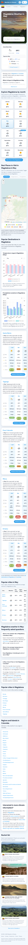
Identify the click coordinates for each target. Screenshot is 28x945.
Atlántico (5, 736)
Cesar (4, 753)
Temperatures (14, 176)
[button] (3, 181)
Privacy (20, 936)
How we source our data (6, 941)
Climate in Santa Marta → (18, 374)
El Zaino (5, 529)
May (19, 347)
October (10, 679)
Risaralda (5, 782)
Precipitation (23, 176)
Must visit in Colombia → (14, 928)
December (11, 675)
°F (25, 2)
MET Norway (18, 940)
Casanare (5, 749)
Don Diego (5, 700)
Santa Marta (7, 333)
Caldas (4, 745)
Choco (4, 756)
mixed (18, 369)
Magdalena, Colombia (17, 73)
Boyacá (4, 742)
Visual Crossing (7, 940)
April (12, 347)
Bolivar (4, 740)
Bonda (4, 694)
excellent (12, 417)
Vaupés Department (8, 795)
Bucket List (11, 936)
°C (23, 2)
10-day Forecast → (14, 67)
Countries (8, 6)
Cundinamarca (6, 760)
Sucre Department (7, 788)
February (22, 674)
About (2, 936)
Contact (7, 936)
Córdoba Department (8, 762)
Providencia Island (7, 777)
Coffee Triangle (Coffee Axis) (10, 758)
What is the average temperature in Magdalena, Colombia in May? (13, 648)
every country (14, 816)
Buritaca (4, 620)
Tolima (4, 791)
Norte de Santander (8, 775)
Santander (5, 786)
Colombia (15, 6)
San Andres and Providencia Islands (12, 784)
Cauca (4, 751)
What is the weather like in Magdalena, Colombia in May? (14, 634)
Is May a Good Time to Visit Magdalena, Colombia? (14, 662)
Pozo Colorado (8, 430)
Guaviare (5, 767)
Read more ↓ (14, 86)
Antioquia (5, 734)
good (25, 369)
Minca (5, 479)
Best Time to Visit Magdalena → (14, 160)
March (4, 675)
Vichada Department (8, 797)
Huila (4, 769)
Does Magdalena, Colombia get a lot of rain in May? (13, 653)
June (25, 347)
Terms (16, 936)
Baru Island (5, 738)
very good (12, 370)
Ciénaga (5, 698)
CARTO (24, 222)
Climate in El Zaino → (19, 570)
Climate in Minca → (19, 521)
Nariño (4, 773)
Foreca (6, 938)
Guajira (4, 764)
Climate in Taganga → (19, 423)
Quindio (5, 780)
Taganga (6, 382)
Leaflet (13, 222)
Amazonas (5, 731)
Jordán (4, 705)
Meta (4, 771)
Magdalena (22, 6)
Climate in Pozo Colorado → (17, 471)
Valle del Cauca (7, 793)
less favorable (18, 517)
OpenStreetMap (19, 222)
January (18, 674)
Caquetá (5, 747)
